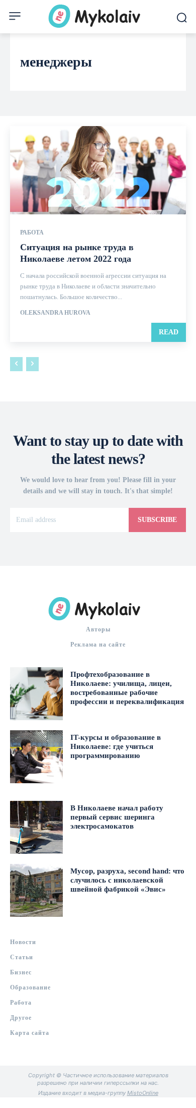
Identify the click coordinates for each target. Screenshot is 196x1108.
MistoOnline (142, 1092)
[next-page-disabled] (32, 364)
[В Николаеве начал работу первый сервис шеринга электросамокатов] (36, 827)
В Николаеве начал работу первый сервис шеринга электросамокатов (116, 817)
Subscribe (157, 519)
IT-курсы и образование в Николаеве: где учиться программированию (115, 746)
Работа (32, 232)
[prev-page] (16, 364)
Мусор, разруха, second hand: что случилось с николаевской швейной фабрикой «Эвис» (127, 880)
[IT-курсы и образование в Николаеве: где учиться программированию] (36, 756)
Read (168, 332)
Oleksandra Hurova (55, 312)
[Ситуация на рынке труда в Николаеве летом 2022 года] (98, 170)
